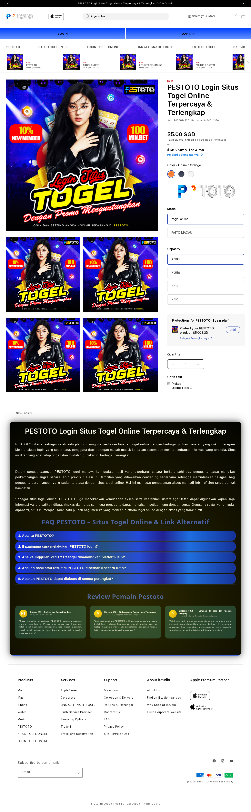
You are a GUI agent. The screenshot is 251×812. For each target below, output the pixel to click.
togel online (180, 219)
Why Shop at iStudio (161, 704)
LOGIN (63, 33)
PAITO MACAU (181, 232)
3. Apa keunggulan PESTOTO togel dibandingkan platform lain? (71, 557)
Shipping (190, 139)
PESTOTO (13, 47)
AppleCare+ (69, 690)
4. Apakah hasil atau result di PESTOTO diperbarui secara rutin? (72, 568)
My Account (112, 690)
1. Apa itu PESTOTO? (36, 536)
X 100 (175, 286)
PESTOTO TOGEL (203, 47)
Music (22, 719)
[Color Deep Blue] (181, 174)
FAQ (107, 719)
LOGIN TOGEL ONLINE (103, 47)
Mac (21, 690)
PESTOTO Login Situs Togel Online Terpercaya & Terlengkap (125, 3)
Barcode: (197, 120)
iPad (21, 697)
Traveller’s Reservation (77, 733)
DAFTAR (188, 33)
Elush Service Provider (76, 712)
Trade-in (67, 726)
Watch (22, 712)
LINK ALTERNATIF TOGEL (154, 47)
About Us (153, 690)
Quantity (173, 354)
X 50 (174, 299)
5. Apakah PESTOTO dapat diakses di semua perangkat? (65, 579)
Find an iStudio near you (164, 697)
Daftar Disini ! (164, 3)
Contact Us (112, 712)
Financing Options (73, 719)
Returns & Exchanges (119, 704)
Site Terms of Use (116, 733)
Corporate (68, 697)
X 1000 (177, 259)
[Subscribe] (78, 773)
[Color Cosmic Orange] (171, 174)
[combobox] (126, 16)
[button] (13, 47)
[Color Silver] (191, 174)
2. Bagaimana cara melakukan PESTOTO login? (58, 547)
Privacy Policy (114, 726)
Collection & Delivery (119, 697)
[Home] (19, 16)
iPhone (22, 704)
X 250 (175, 273)
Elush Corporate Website (164, 712)
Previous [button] (8, 3)
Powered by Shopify (221, 781)
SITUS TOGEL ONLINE (53, 47)
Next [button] (243, 3)
